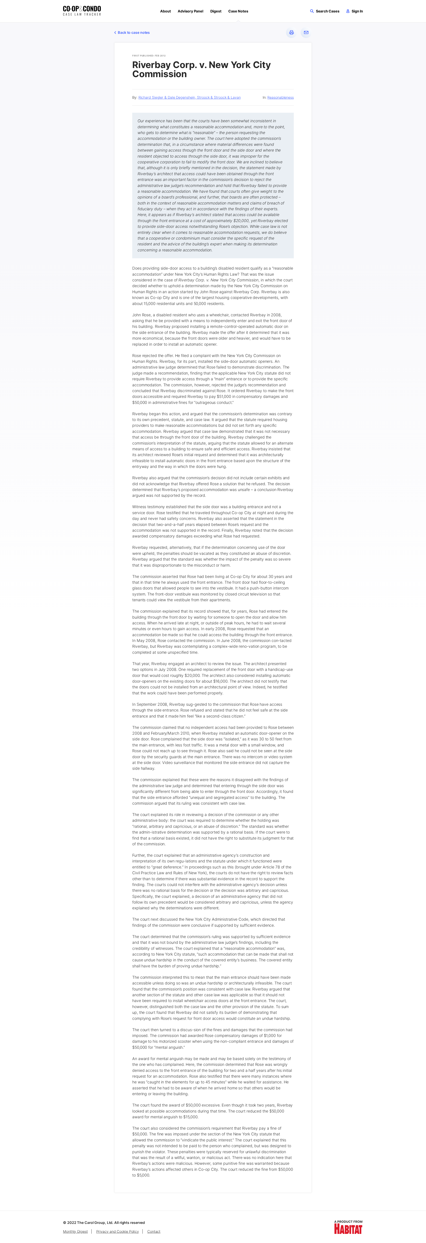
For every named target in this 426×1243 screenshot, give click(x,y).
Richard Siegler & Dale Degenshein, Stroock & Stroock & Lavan (189, 97)
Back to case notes (134, 32)
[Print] (291, 32)
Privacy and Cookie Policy (117, 1231)
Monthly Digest (75, 1231)
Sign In (357, 11)
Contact (153, 1231)
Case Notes (238, 11)
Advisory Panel (190, 11)
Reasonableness (280, 97)
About (165, 11)
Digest (215, 11)
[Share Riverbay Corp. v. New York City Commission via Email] (306, 32)
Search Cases (327, 11)
